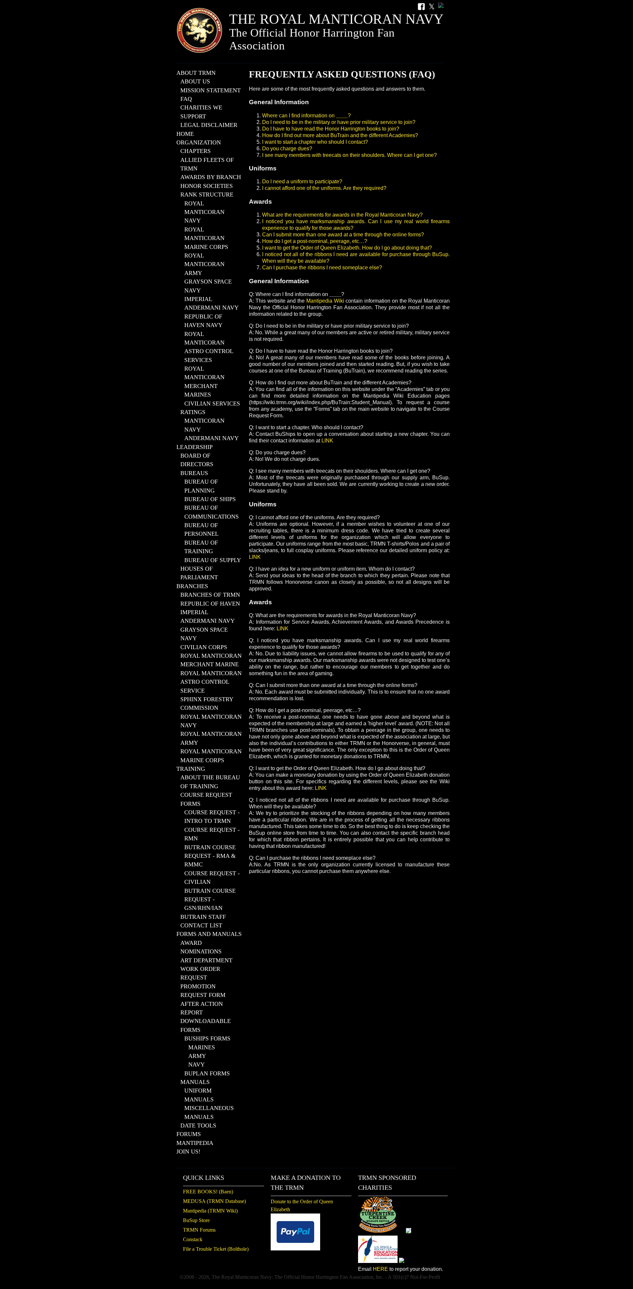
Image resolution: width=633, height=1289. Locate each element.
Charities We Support (201, 111)
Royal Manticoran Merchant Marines (204, 381)
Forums (188, 1134)
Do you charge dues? (287, 148)
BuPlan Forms (207, 1073)
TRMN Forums (199, 1230)
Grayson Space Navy (208, 285)
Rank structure (206, 194)
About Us (195, 81)
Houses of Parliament (199, 573)
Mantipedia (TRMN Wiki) (210, 1211)
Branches (192, 586)
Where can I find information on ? (306, 115)
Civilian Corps (203, 647)
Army (197, 1056)
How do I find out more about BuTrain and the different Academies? (340, 135)
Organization (198, 142)
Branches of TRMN (210, 594)
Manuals (195, 1082)
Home (185, 134)
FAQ (186, 99)
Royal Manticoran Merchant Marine (211, 660)
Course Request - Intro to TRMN (212, 816)
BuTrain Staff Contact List (203, 921)
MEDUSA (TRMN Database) (214, 1201)
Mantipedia (194, 1143)
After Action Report (201, 1008)
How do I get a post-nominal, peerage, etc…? (314, 241)
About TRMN (196, 73)
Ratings (192, 412)
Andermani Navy (211, 438)
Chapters (195, 151)
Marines (201, 1047)
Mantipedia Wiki (325, 301)
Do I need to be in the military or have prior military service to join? (338, 122)
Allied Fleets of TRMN (207, 164)
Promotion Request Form (203, 990)
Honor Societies (206, 186)
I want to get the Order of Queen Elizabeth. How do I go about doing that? (347, 248)
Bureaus (194, 473)
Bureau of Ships (210, 499)
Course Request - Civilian (212, 877)
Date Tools (198, 1125)
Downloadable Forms (205, 1025)
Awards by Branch (210, 177)
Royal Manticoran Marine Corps (206, 238)
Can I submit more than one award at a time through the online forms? (343, 234)
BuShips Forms (207, 1038)
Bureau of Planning (201, 486)
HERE (380, 1269)
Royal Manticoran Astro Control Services (208, 347)
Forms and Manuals (209, 934)
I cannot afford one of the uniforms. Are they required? (324, 188)
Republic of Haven (210, 603)
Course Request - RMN (212, 834)
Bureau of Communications (211, 512)
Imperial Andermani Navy (211, 303)
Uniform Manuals (199, 1094)
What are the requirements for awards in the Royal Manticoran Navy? (342, 215)
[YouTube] (440, 7)
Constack (192, 1239)
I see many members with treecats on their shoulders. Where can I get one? (349, 155)
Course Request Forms (206, 799)
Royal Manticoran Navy (204, 212)
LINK (327, 440)
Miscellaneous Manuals (209, 1112)
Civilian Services (212, 403)
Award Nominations (201, 947)
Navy (196, 1064)
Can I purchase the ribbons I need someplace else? (322, 267)
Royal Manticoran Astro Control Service (211, 682)
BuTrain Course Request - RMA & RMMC (210, 856)
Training (190, 768)
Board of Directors (196, 459)
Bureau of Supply (212, 560)
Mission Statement (210, 90)
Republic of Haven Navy (203, 320)
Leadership (194, 447)
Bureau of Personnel (201, 529)
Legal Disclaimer (208, 125)
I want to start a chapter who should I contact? (315, 142)
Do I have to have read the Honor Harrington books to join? (330, 129)
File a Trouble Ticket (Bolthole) (216, 1249)
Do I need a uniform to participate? (302, 181)
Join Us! (188, 1151)
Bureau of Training (201, 547)
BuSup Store (196, 1220)
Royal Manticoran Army (204, 264)
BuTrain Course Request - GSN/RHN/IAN (210, 899)
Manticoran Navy (204, 425)
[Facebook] (421, 7)
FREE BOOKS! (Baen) (208, 1191)
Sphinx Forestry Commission (206, 703)
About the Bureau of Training (210, 781)
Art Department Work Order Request (206, 969)
